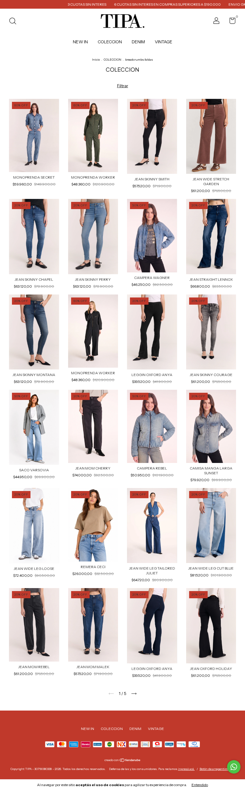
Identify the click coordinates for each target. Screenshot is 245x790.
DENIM (138, 42)
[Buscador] (15, 21)
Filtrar (122, 85)
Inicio (96, 60)
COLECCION (110, 42)
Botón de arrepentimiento (217, 769)
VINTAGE (163, 42)
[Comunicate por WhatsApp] (234, 767)
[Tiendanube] (122, 760)
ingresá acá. (186, 769)
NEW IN (80, 42)
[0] (230, 22)
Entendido (200, 785)
